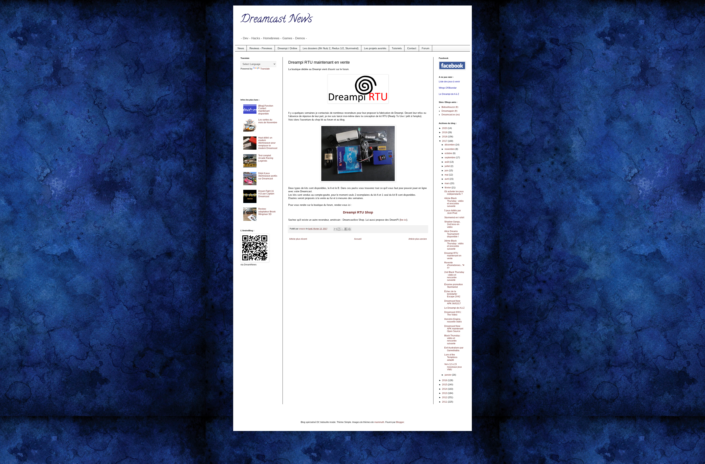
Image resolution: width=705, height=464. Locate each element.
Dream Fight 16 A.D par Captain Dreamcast (266, 194)
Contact (411, 48)
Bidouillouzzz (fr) (450, 107)
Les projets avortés (375, 48)
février (448, 187)
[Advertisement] (255, 84)
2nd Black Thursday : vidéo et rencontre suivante (454, 276)
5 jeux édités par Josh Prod (452, 211)
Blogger (400, 422)
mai (447, 174)
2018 (445, 136)
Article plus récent (298, 239)
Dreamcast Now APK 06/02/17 (452, 302)
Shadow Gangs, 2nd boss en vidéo (452, 224)
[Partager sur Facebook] (346, 229)
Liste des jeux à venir (449, 81)
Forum (425, 48)
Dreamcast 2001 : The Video (453, 313)
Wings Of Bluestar (448, 88)
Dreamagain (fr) (449, 111)
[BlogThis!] (339, 229)
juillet (448, 166)
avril (447, 179)
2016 (445, 380)
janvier (448, 375)
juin (447, 170)
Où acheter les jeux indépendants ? (454, 192)
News (241, 48)
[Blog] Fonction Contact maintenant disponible (265, 110)
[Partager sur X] (342, 229)
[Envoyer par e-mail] (335, 229)
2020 (445, 128)
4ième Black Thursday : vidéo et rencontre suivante (454, 202)
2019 (445, 132)
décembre (450, 144)
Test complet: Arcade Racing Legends (265, 158)
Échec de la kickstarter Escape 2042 (452, 294)
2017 (445, 141)
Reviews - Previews (261, 48)
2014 (445, 389)
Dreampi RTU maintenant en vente (452, 256)
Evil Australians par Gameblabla (453, 349)
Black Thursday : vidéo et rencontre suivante (452, 339)
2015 (445, 384)
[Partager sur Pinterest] (349, 229)
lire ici (403, 219)
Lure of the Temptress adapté (450, 357)
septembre (450, 157)
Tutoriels (397, 48)
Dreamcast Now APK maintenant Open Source (453, 329)
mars (447, 183)
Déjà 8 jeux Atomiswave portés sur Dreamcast (267, 176)
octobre (449, 153)
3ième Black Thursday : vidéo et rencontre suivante (454, 245)
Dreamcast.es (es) (451, 114)
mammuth (379, 422)
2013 (445, 393)
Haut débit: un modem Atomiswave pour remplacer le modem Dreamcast (267, 143)
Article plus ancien (417, 239)
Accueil (357, 239)
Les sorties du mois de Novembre (267, 121)
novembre (450, 149)
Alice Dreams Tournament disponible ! (451, 234)
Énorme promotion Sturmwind (453, 285)
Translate (265, 68)
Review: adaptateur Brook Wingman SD (267, 211)
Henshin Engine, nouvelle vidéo (453, 320)
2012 (445, 397)
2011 (445, 402)
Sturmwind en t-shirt (454, 217)
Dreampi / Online (287, 48)
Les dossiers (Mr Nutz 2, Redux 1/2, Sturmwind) (331, 48)
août (447, 162)
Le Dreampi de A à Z (449, 94)
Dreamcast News (276, 20)
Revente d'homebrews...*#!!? (454, 265)
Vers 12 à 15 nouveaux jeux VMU (453, 367)
